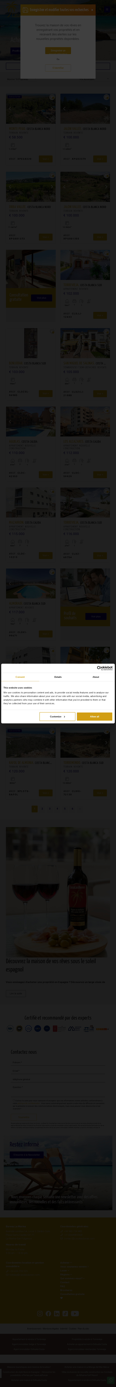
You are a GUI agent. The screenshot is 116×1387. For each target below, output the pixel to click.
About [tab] (96, 677)
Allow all (94, 716)
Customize (55, 716)
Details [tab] (58, 677)
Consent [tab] (20, 677)
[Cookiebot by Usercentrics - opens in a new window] (99, 668)
